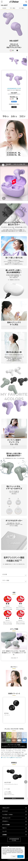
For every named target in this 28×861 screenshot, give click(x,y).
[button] (2, 61)
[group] (11, 50)
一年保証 (14, 107)
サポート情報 (12, 8)
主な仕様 (4, 8)
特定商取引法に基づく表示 (13, 104)
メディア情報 (21, 8)
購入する (14, 101)
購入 (25, 5)
